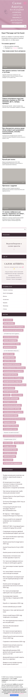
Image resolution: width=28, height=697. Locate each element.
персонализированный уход (14, 419)
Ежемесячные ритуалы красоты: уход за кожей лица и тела (12, 646)
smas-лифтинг (9, 323)
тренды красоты (9, 446)
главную (15, 48)
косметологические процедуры (15, 385)
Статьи (5, 309)
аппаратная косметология (13, 330)
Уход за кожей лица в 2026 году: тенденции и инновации (12, 616)
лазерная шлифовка (11, 398)
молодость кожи (10, 402)
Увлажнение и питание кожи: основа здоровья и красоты (12, 556)
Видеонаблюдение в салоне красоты (14, 244)
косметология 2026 (10, 391)
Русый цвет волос (8, 159)
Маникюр (5, 306)
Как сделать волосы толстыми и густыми (13, 71)
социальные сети (10, 439)
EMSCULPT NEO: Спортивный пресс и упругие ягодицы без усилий (13, 527)
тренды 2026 (19, 443)
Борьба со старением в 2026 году (13, 603)
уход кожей (8, 460)
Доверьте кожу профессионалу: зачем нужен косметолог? (12, 663)
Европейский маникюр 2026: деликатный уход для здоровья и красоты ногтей (13, 652)
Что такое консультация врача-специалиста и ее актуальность (12, 632)
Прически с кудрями (9, 186)
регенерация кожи (10, 429)
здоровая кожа (9, 357)
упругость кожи (9, 456)
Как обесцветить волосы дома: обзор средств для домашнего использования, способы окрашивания (13, 130)
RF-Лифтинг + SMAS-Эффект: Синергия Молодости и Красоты (13, 515)
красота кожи (17, 395)
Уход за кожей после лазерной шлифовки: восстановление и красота (12, 521)
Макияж (5, 302)
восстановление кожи (12, 344)
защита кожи (8, 354)
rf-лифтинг (8, 320)
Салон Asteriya (17, 5)
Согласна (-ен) (14, 695)
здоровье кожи (9, 361)
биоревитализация (10, 337)
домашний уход (10, 347)
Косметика (6, 299)
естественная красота (11, 350)
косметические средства (12, 381)
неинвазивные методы (12, 408)
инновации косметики (12, 364)
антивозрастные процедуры (14, 327)
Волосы (5, 296)
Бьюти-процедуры (8, 293)
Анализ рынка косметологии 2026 (13, 552)
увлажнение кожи (10, 449)
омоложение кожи (10, 415)
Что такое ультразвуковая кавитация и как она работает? (12, 592)
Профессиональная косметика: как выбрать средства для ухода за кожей (13, 477)
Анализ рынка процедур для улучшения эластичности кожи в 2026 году (13, 585)
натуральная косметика (12, 405)
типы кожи (8, 443)
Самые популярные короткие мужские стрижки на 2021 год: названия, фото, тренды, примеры (13, 101)
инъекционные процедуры (13, 371)
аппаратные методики (11, 333)
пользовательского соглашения (16, 693)
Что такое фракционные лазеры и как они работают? (13, 621)
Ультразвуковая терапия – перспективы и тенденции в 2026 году (13, 598)
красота (6, 395)
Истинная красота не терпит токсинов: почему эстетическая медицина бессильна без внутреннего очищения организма (13, 485)
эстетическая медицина (12, 463)
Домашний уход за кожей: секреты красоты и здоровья (13, 658)
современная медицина (12, 436)
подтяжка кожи (9, 422)
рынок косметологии (11, 432)
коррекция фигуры (10, 374)
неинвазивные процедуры (13, 412)
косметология (9, 388)
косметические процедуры (13, 378)
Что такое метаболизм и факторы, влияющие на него (13, 537)
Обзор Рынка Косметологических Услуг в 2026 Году (13, 637)
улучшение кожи (10, 453)
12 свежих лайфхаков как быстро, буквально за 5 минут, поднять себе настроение (13, 213)
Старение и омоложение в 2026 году (14, 641)
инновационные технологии (14, 368)
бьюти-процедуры (10, 340)
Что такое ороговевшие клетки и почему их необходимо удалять (13, 562)
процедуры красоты (11, 426)
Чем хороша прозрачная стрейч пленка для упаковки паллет (13, 492)
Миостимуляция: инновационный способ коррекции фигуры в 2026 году (13, 578)
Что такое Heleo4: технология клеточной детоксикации (12, 572)
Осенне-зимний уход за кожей (12, 606)
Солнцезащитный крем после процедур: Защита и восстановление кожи (12, 508)
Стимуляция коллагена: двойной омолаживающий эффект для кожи (13, 532)
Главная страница (8, 290)
